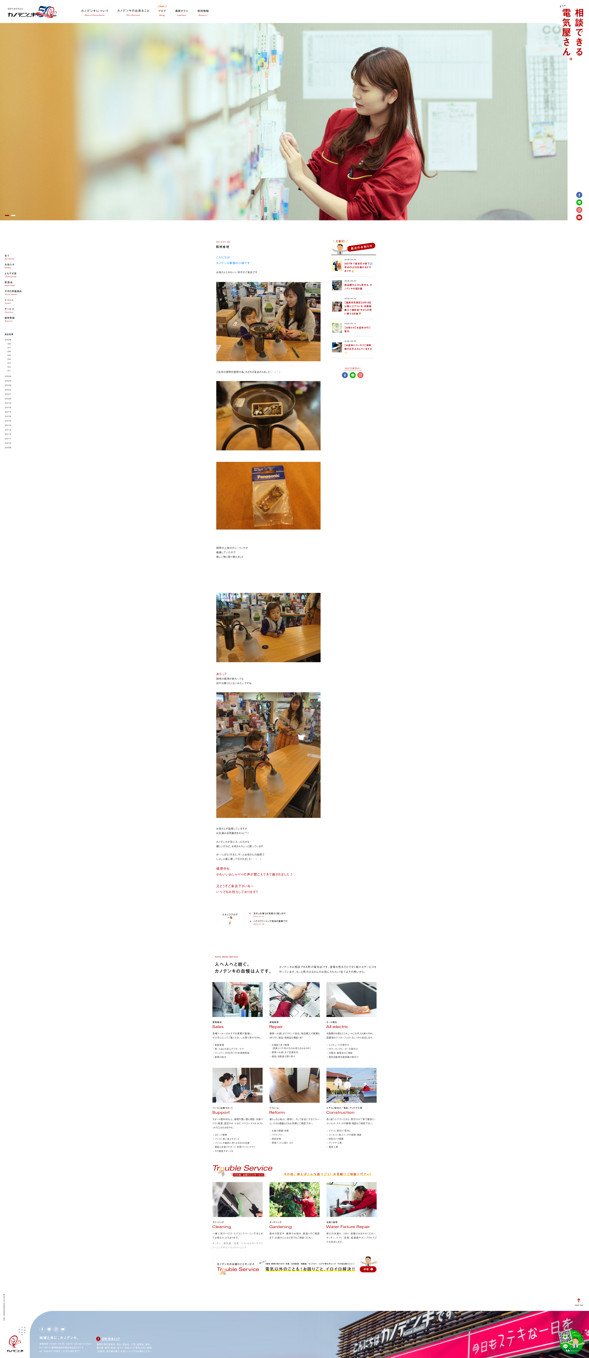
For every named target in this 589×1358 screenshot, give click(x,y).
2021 (8, 394)
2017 (8, 412)
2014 (8, 426)
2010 (8, 443)
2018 (8, 408)
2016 (8, 417)
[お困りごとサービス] (242, 1177)
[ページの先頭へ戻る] (579, 1304)
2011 (8, 439)
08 (9, 344)
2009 (8, 448)
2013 (8, 430)
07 (9, 348)
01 (9, 371)
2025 (8, 377)
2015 (8, 421)
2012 (8, 434)
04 (9, 359)
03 (9, 363)
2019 (8, 403)
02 (9, 367)
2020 (8, 399)
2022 (8, 390)
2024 (8, 381)
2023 (8, 386)
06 (9, 352)
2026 (8, 340)
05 (9, 356)
